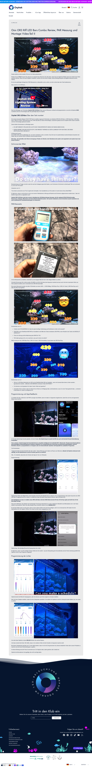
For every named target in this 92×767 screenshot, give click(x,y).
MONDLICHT (52, 505)
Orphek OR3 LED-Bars (34, 110)
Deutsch (64, 7)
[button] (74, 7)
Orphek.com (12, 734)
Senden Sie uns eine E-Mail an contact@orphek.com (71, 732)
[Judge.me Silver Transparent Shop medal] (54, 757)
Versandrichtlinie (13, 741)
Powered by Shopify (12, 763)
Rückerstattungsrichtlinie (15, 739)
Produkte (29, 12)
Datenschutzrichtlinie (14, 737)
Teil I (20, 76)
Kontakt (11, 735)
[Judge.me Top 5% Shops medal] (60, 757)
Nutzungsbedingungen (14, 745)
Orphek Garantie (13, 743)
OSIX (77, 110)
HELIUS (29, 640)
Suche (10, 732)
